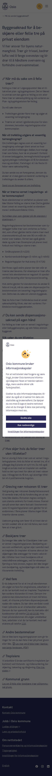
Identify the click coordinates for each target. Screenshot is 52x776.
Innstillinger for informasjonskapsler (26, 431)
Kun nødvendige (26, 425)
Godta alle (26, 418)
